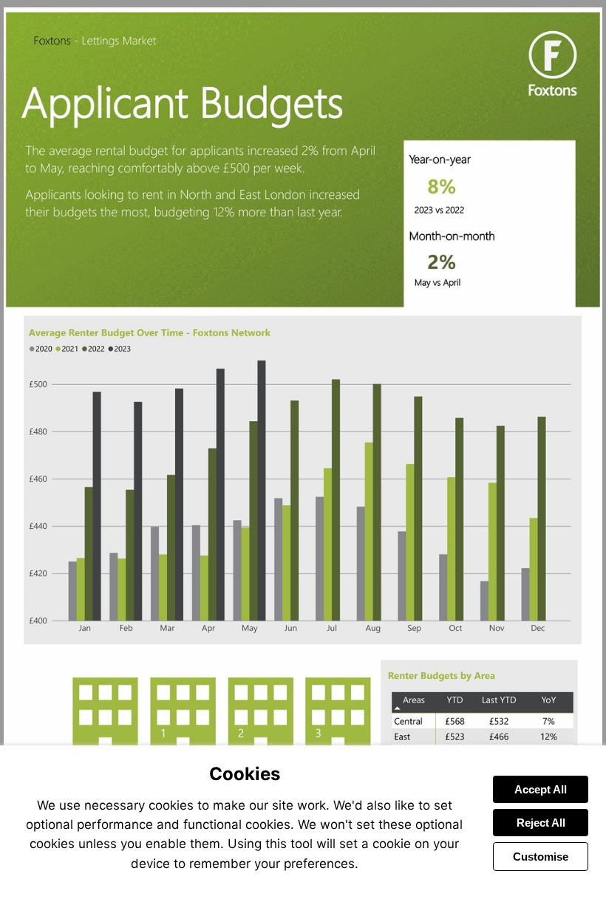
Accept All (540, 789)
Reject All (541, 822)
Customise (540, 856)
